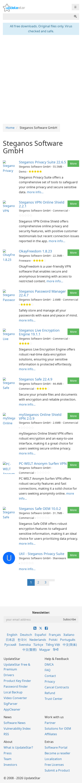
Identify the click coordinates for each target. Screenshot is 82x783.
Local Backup (13, 692)
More (73, 163)
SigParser (11, 704)
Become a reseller (57, 753)
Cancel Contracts (57, 687)
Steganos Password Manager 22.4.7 (42, 293)
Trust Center (54, 699)
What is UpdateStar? (18, 747)
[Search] (75, 16)
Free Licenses (54, 765)
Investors (10, 765)
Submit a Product (57, 770)
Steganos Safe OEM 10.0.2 (40, 508)
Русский (10, 645)
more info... (35, 192)
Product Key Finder (17, 681)
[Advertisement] (41, 79)
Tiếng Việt (53, 645)
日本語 (10, 640)
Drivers (9, 675)
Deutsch (26, 635)
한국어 (22, 640)
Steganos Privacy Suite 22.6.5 (42, 162)
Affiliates (51, 734)
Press (8, 753)
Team (7, 759)
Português (67, 640)
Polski (53, 640)
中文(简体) (70, 645)
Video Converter (15, 698)
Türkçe (38, 645)
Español (40, 635)
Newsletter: (41, 612)
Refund (50, 693)
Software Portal (56, 747)
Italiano (69, 635)
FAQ (48, 670)
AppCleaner (12, 709)
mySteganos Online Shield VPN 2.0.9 (40, 416)
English (12, 635)
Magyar (44, 649)
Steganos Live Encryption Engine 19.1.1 (39, 332)
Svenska (25, 645)
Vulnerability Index (17, 728)
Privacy (50, 681)
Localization (53, 759)
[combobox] (37, 16)
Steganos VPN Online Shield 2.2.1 (41, 204)
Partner (50, 723)
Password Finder (16, 686)
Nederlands (37, 640)
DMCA (49, 664)
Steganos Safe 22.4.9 (35, 379)
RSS (6, 734)
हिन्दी (56, 649)
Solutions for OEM (58, 728)
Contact (50, 676)
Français (55, 635)
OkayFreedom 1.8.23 (35, 251)
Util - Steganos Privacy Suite (41, 553)
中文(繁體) (30, 649)
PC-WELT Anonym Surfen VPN (43, 463)
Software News (15, 723)
